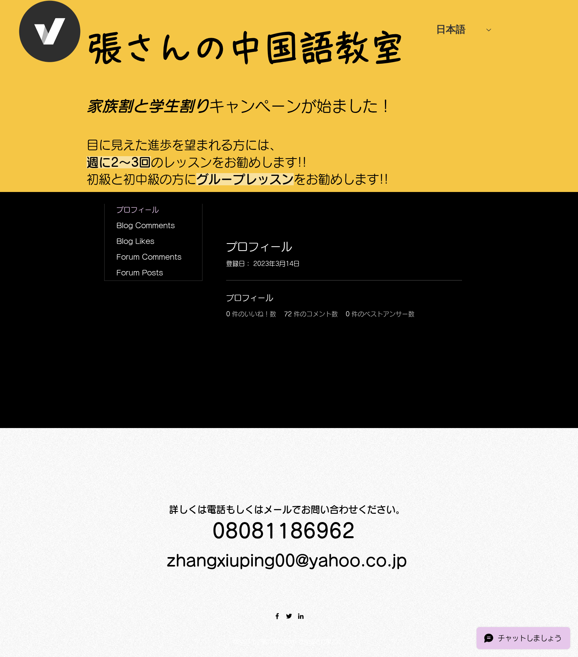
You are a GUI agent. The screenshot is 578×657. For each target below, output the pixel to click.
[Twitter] (289, 616)
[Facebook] (277, 616)
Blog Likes (135, 241)
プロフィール (137, 209)
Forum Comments (149, 256)
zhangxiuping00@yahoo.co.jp (287, 560)
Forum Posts (139, 272)
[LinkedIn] (301, 616)
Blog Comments (145, 225)
